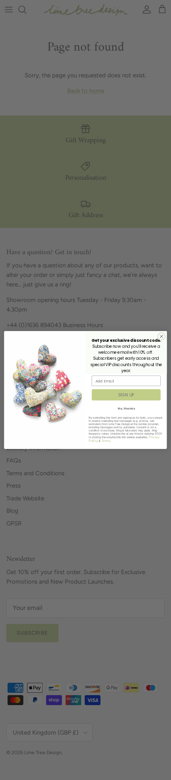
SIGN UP (126, 395)
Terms (106, 441)
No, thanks (126, 408)
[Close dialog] (161, 336)
